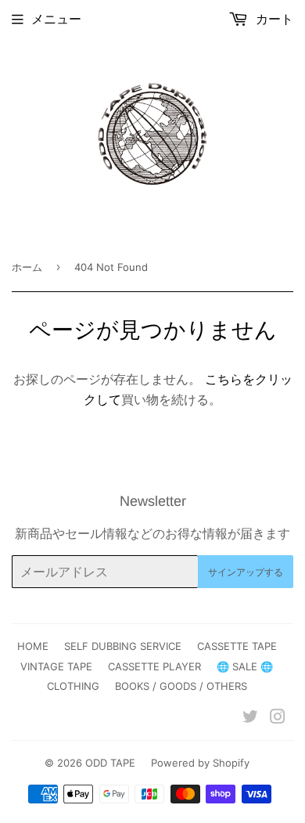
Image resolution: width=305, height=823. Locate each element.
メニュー (56, 19)
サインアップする (245, 572)
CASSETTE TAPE (237, 646)
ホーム (27, 267)
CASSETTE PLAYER (154, 666)
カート (272, 19)
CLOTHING (73, 686)
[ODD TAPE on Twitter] (250, 718)
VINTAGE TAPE (56, 666)
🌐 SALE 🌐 (245, 666)
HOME (32, 646)
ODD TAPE (110, 762)
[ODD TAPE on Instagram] (277, 718)
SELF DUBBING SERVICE (122, 646)
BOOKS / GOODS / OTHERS (181, 686)
